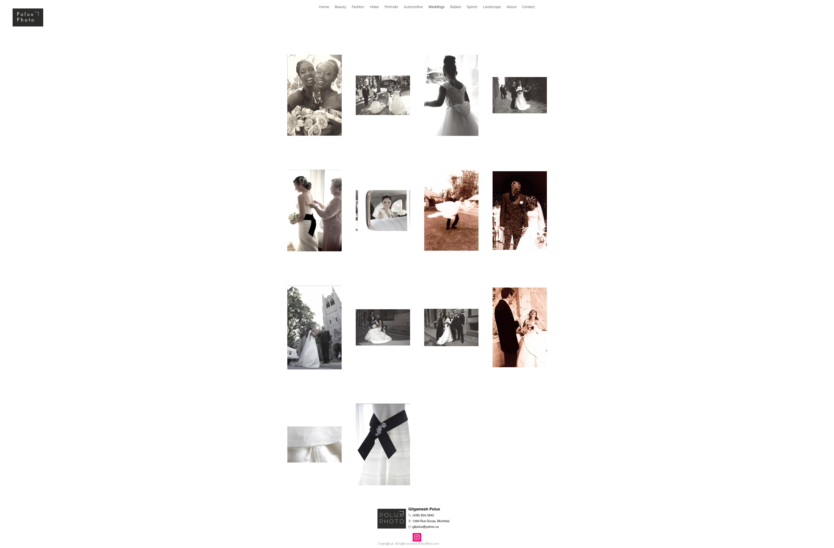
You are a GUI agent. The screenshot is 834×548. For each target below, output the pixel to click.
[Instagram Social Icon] (417, 537)
